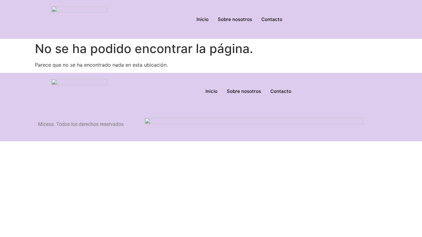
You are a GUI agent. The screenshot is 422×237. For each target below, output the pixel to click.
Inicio (202, 19)
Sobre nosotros (235, 19)
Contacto (271, 19)
